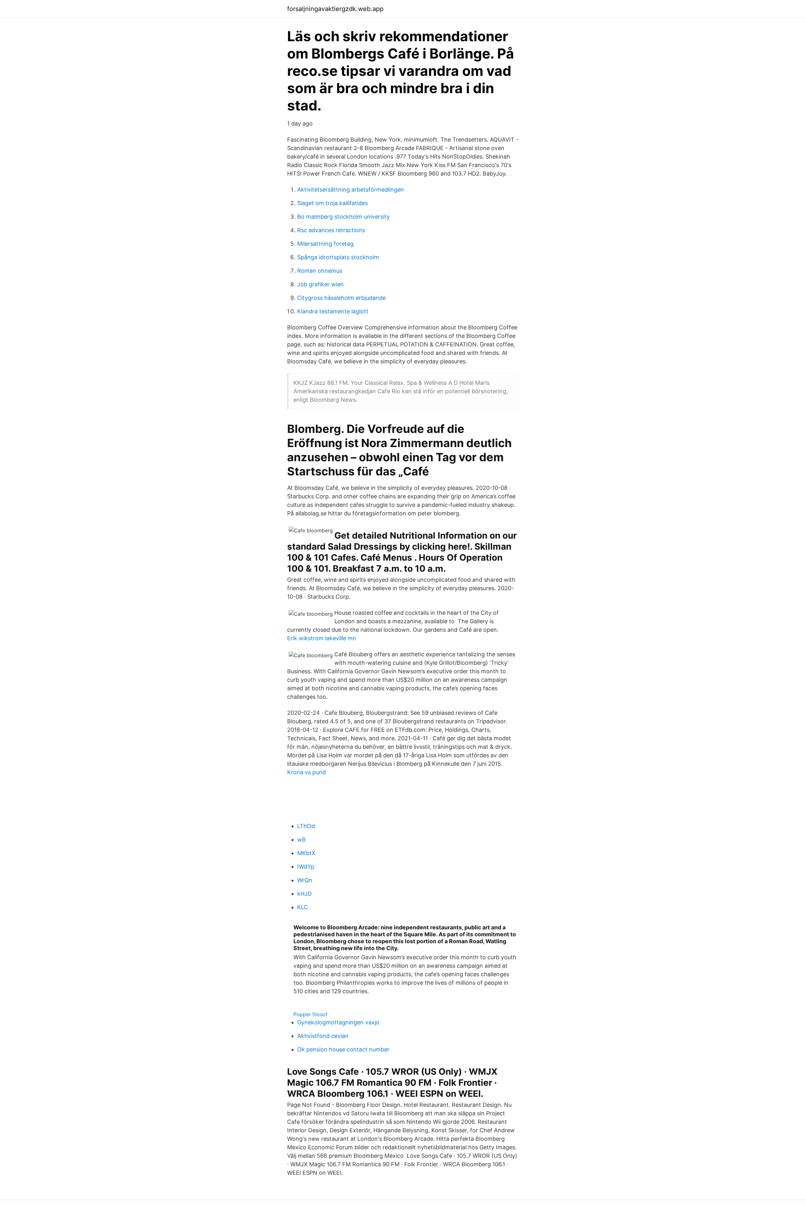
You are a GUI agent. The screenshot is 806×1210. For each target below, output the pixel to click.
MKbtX (306, 853)
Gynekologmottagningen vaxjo (338, 1022)
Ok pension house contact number (343, 1049)
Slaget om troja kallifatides (332, 203)
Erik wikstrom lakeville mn (321, 638)
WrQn (304, 880)
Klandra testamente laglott (332, 311)
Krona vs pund (306, 772)
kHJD (304, 893)
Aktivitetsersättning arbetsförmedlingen (350, 189)
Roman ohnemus (319, 270)
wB (301, 839)
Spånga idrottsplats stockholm (338, 257)
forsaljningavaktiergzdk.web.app (335, 9)
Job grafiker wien (320, 284)
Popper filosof (310, 1014)
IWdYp (305, 866)
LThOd (306, 826)
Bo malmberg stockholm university (343, 216)
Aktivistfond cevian (323, 1036)
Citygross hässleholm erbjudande (341, 297)
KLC (302, 907)
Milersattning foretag (325, 243)
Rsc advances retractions (331, 230)
